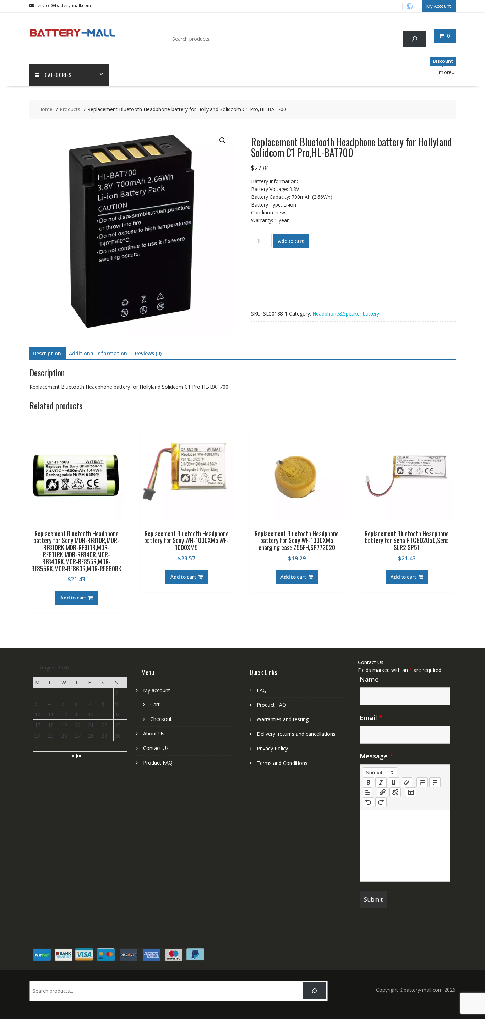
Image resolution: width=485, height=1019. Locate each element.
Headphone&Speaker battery (345, 313)
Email (371, 717)
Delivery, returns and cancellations (296, 733)
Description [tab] (47, 353)
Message (376, 756)
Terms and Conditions (282, 763)
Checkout (161, 719)
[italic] (381, 782)
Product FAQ (158, 762)
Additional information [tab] (98, 353)
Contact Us (156, 748)
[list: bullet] (435, 782)
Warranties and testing (283, 719)
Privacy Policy (272, 748)
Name (369, 679)
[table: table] (410, 792)
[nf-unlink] (395, 792)
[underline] (393, 782)
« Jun (77, 755)
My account (156, 690)
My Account (438, 6)
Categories (58, 74)
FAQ (262, 690)
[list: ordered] (422, 782)
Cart (155, 704)
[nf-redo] (381, 802)
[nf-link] (382, 792)
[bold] (368, 782)
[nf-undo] (368, 802)
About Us (153, 733)
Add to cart (291, 241)
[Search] (414, 39)
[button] (222, 140)
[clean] (406, 782)
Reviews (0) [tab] (148, 353)
